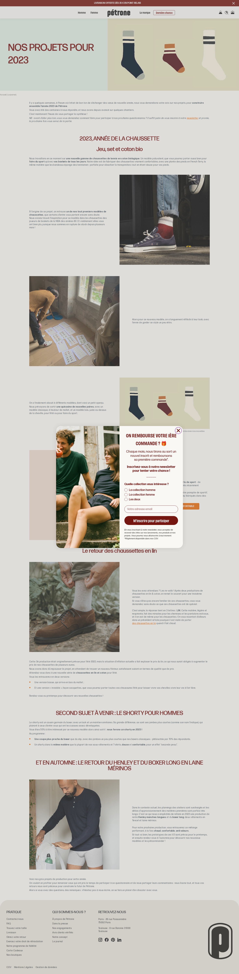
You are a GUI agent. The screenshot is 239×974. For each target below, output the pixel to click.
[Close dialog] (178, 430)
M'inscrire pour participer (151, 520)
